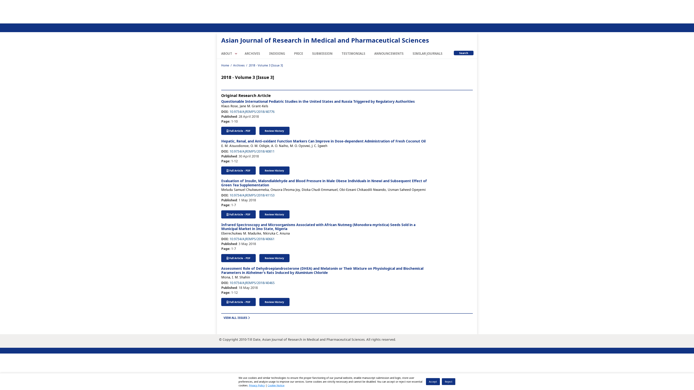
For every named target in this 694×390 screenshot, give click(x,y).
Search (463, 53)
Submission (322, 53)
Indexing (277, 53)
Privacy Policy (257, 385)
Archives (252, 53)
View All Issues (236, 318)
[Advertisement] (347, 11)
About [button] (227, 53)
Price (298, 53)
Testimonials (353, 53)
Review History (274, 131)
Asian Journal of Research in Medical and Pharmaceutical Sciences (325, 40)
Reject (448, 381)
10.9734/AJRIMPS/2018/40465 (252, 283)
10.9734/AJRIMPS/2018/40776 (252, 111)
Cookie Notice (276, 385)
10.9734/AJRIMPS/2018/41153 (252, 195)
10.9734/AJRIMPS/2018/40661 (252, 239)
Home (225, 65)
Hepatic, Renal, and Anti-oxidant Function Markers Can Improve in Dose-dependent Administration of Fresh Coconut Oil (323, 141)
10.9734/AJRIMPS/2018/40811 (252, 151)
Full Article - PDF (239, 131)
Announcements (389, 53)
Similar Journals (427, 53)
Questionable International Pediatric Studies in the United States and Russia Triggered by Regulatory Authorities (318, 101)
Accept (433, 381)
